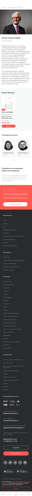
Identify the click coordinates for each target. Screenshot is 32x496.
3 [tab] (16, 160)
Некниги (5, 338)
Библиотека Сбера (8, 332)
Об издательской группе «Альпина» (13, 236)
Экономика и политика (9, 322)
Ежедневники (7, 335)
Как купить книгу (7, 363)
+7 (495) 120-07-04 (10, 441)
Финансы (5, 310)
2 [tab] (15, 160)
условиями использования (20, 194)
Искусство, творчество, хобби (12, 329)
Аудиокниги (6, 288)
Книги (4, 220)
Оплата (5, 383)
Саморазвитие (7, 297)
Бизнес (5, 307)
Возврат (5, 389)
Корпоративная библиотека (11, 266)
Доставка (6, 386)
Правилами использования (17, 198)
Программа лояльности (10, 377)
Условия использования (10, 230)
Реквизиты (6, 233)
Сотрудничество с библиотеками (13, 359)
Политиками (7, 198)
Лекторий (6, 291)
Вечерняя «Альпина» (9, 239)
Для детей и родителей (10, 316)
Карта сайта (7, 348)
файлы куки (14, 481)
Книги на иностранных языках (11, 341)
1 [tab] (14, 160)
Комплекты (6, 345)
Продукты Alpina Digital (9, 263)
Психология (6, 303)
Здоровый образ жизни (9, 326)
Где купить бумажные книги (10, 370)
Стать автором (16, 453)
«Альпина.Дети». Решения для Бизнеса (14, 260)
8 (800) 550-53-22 (10, 439)
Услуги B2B (6, 257)
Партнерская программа (10, 245)
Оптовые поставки (8, 270)
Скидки (5, 294)
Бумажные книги (7, 281)
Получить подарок (15, 204)
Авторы (5, 223)
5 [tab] (18, 160)
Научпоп (5, 300)
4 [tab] (17, 160)
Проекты (5, 242)
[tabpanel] (8, 148)
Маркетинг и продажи (9, 319)
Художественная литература (11, 313)
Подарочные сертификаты (10, 380)
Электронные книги (8, 284)
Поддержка (16, 447)
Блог (4, 226)
